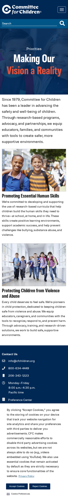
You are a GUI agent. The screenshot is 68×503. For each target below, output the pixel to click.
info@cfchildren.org (21, 361)
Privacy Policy (26, 476)
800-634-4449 (18, 368)
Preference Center (20, 400)
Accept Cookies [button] (17, 486)
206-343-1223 (18, 375)
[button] (18, 494)
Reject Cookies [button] (39, 486)
